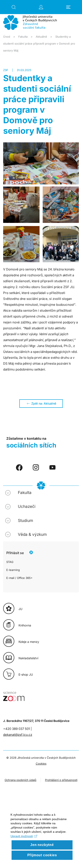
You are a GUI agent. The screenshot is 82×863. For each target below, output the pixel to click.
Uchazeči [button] (27, 506)
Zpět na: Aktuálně (43, 403)
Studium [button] (25, 520)
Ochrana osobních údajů (20, 780)
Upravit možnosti (22, 836)
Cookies (41, 763)
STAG (9, 562)
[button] (13, 7)
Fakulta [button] (25, 492)
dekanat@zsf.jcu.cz (17, 735)
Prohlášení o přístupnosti (61, 780)
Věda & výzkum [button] (32, 534)
